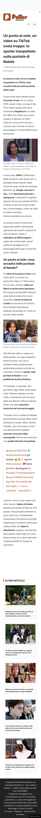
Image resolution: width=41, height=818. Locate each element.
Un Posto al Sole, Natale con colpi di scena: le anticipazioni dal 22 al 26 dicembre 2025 (18, 653)
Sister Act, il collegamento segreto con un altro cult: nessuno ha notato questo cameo (20, 767)
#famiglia (11, 486)
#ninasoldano (14, 463)
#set (24, 450)
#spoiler (10, 481)
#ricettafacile (23, 481)
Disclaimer (20, 814)
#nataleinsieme (26, 472)
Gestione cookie (35, 816)
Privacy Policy (29, 811)
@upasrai (11, 450)
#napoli (10, 477)
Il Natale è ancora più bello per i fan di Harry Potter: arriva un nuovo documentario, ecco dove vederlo (19, 614)
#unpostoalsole (15, 455)
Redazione (18, 811)
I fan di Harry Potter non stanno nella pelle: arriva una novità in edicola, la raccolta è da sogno (19, 728)
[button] (28, 24)
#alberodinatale (24, 477)
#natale (10, 472)
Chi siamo (9, 811)
